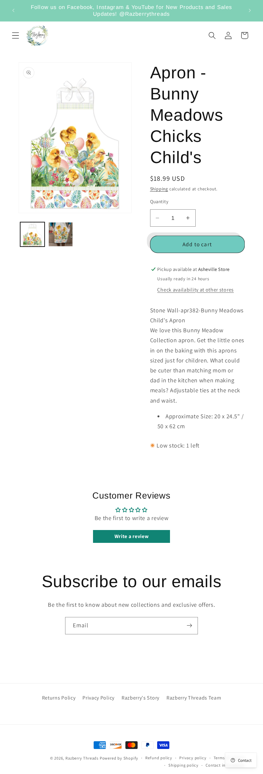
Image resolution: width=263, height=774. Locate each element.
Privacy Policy (98, 697)
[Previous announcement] (13, 11)
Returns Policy (59, 697)
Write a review (132, 536)
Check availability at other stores (195, 289)
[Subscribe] (189, 625)
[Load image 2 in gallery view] (60, 234)
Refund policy (158, 758)
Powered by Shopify (119, 758)
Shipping (159, 189)
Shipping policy (183, 765)
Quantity (159, 201)
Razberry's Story (140, 697)
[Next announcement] (249, 11)
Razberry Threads (81, 758)
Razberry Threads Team (193, 697)
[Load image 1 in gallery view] (32, 234)
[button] (15, 35)
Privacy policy (192, 758)
